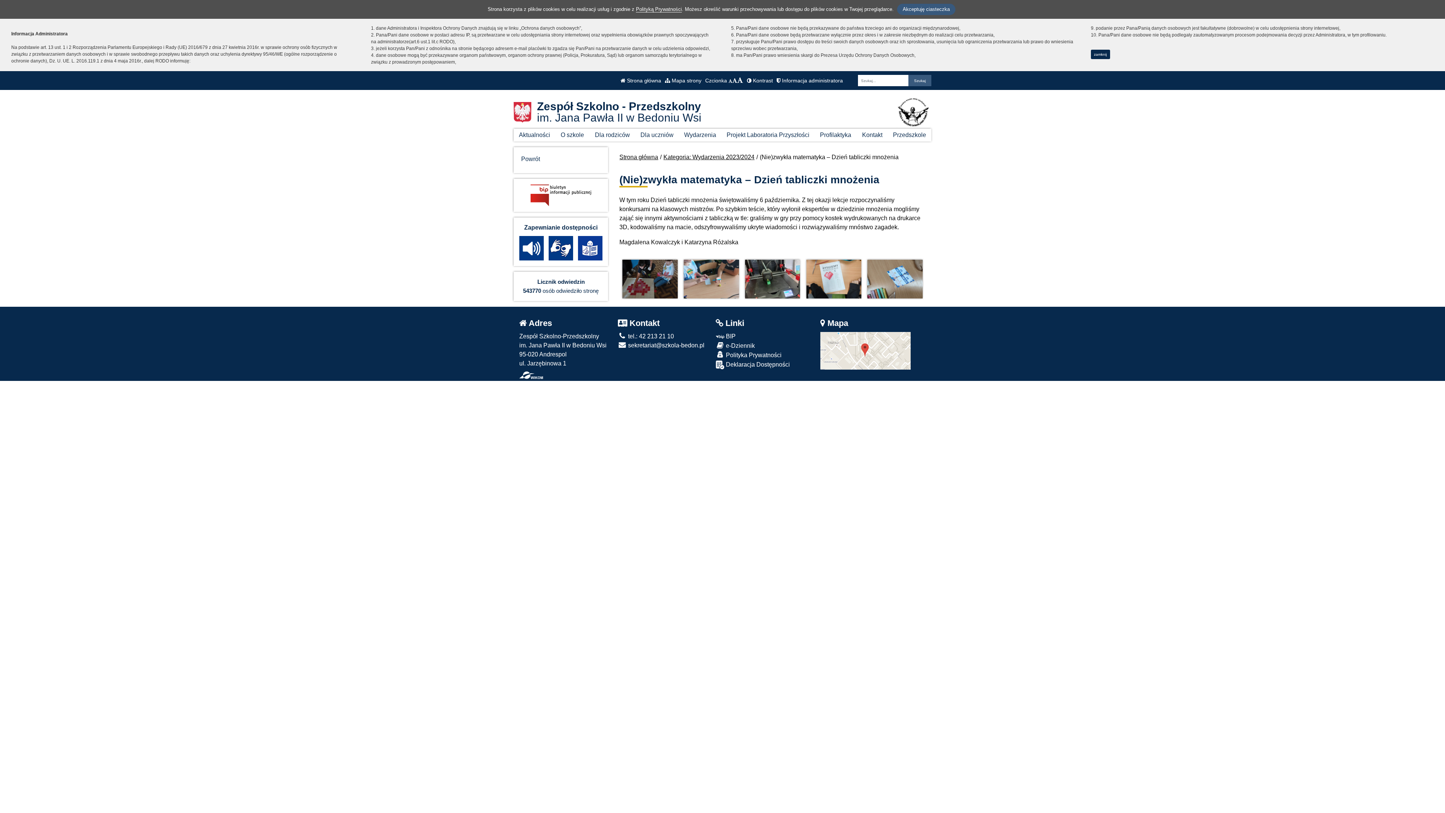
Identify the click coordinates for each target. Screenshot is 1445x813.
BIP (730, 336)
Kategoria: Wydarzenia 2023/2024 (708, 157)
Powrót (530, 159)
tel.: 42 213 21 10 (650, 336)
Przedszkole (909, 135)
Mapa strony (685, 81)
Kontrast (762, 81)
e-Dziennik (739, 346)
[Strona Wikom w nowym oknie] (531, 375)
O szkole (572, 135)
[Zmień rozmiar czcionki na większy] (734, 81)
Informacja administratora (811, 81)
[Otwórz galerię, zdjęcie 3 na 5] (772, 279)
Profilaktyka (835, 135)
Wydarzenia (700, 135)
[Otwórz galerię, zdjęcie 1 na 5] (649, 279)
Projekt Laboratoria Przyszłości (768, 135)
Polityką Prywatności (659, 9)
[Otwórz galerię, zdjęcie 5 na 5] (894, 279)
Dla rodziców (612, 135)
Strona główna (643, 81)
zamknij (1100, 54)
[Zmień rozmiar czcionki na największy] (740, 81)
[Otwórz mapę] (865, 350)
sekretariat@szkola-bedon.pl (665, 345)
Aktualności (534, 135)
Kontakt (872, 135)
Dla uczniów (657, 135)
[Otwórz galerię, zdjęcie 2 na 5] (711, 279)
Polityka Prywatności (753, 355)
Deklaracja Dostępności (757, 364)
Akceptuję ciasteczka (926, 9)
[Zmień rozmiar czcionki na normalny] (730, 81)
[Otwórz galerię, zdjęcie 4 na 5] (833, 279)
